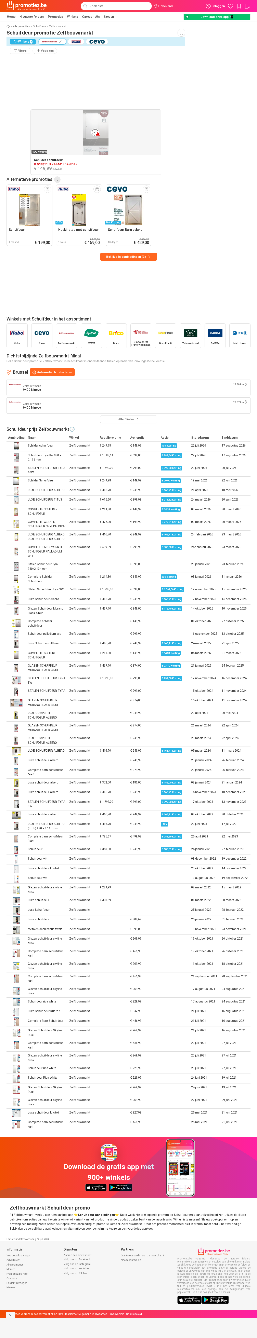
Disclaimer (71, 1313)
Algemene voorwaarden (93, 1313)
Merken (11, 1269)
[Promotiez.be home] (27, 6)
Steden (109, 16)
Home (11, 16)
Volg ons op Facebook (77, 1259)
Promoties (55, 16)
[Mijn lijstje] (247, 6)
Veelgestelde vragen (18, 1255)
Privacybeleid (116, 1313)
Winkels (72, 16)
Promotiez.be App (17, 1273)
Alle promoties (21, 26)
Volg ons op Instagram (77, 1264)
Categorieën (91, 16)
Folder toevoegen (17, 1282)
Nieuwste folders (32, 16)
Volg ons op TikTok (75, 1273)
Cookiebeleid (134, 1313)
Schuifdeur (39, 26)
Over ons (12, 1278)
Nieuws (11, 1287)
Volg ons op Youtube (76, 1268)
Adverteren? (14, 1259)
